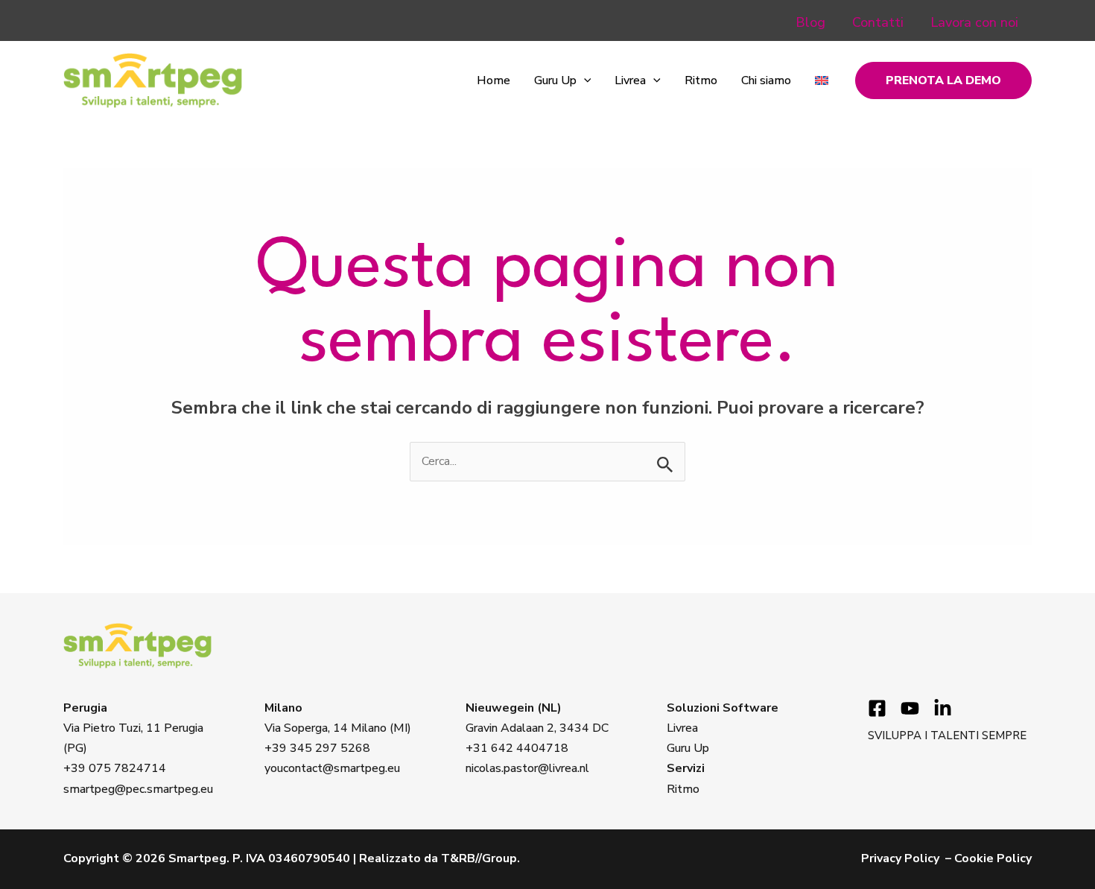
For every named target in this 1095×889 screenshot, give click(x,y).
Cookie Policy (993, 858)
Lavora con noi (974, 22)
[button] (584, 80)
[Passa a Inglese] (821, 80)
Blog (810, 22)
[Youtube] (910, 708)
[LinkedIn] (942, 708)
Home (493, 80)
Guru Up (555, 80)
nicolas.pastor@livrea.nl (527, 768)
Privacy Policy (900, 858)
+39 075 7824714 (114, 768)
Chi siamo (766, 80)
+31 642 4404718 (517, 748)
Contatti (878, 22)
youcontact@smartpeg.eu (332, 768)
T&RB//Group (479, 858)
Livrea (630, 80)
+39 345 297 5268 (317, 748)
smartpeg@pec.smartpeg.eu (138, 789)
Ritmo (701, 80)
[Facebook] (877, 708)
